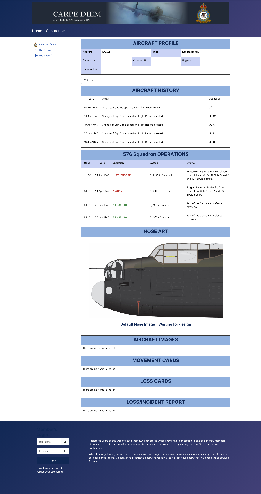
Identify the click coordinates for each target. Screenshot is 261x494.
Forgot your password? (50, 467)
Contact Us (55, 31)
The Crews (45, 50)
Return (90, 80)
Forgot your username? (50, 471)
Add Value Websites (24, 490)
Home (37, 31)
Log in (52, 460)
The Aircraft (45, 55)
